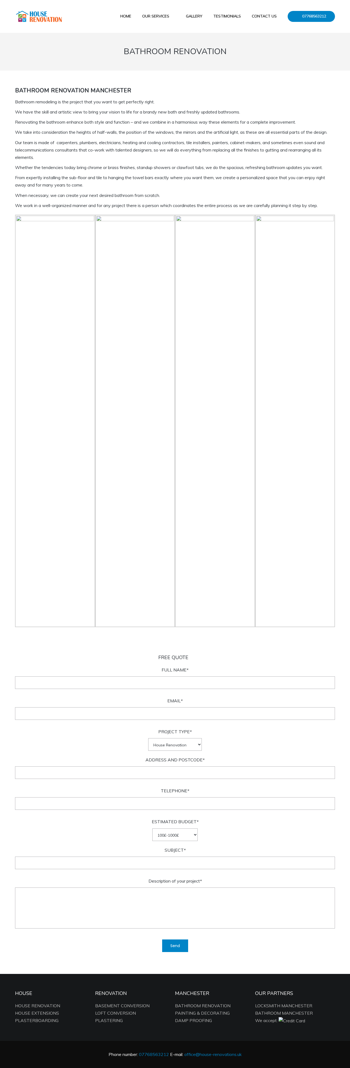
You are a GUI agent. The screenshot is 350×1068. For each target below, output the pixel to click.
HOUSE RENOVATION (37, 1005)
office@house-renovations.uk (213, 1054)
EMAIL (175, 700)
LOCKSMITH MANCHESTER (283, 1005)
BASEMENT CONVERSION (122, 1005)
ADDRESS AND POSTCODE (175, 760)
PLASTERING (109, 1020)
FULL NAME (175, 670)
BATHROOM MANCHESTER (284, 1013)
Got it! (322, 12)
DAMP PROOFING (193, 1020)
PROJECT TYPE (175, 731)
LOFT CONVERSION (115, 1013)
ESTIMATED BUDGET (175, 821)
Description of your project (175, 881)
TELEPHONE (175, 790)
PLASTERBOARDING (37, 1020)
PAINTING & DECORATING (202, 1013)
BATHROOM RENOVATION (203, 1005)
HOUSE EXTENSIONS (37, 1013)
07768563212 (167, 15)
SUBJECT (175, 850)
